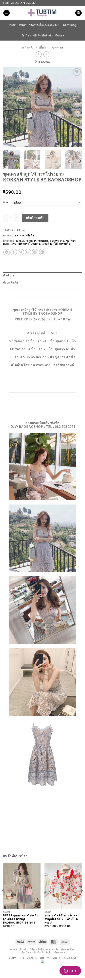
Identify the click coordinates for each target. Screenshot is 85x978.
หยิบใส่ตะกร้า (35, 217)
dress (20, 241)
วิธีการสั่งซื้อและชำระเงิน (43, 25)
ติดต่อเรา (60, 35)
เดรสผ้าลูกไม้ (50, 243)
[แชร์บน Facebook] (13, 252)
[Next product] (39, 54)
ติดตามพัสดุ (69, 25)
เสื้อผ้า (43, 47)
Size (5, 202)
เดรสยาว (64, 243)
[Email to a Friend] (28, 252)
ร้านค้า (22, 25)
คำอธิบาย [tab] (8, 275)
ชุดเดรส (57, 47)
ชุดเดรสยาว (57, 241)
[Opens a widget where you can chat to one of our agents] (70, 971)
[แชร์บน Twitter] (21, 252)
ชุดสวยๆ (31, 241)
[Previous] (9, 107)
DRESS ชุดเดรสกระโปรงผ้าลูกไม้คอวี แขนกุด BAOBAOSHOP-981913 (20, 919)
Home (12, 25)
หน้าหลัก (28, 47)
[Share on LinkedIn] (42, 252)
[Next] (75, 107)
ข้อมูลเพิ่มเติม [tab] (10, 282)
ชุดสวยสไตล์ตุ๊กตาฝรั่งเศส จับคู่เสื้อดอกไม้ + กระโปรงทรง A (61, 919)
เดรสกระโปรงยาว (29, 243)
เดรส (14, 243)
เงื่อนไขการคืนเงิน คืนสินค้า (36, 35)
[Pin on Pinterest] (35, 252)
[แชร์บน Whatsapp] (6, 252)
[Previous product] (46, 54)
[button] (6, 13)
